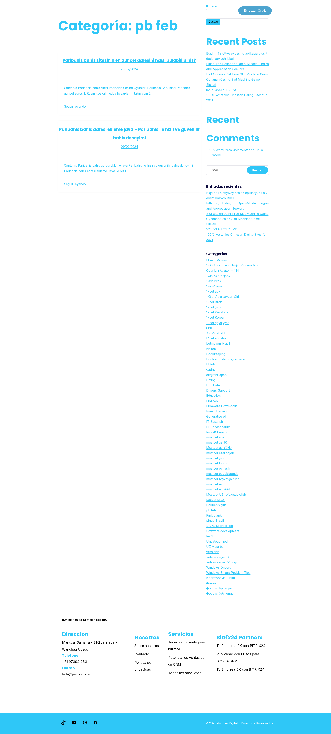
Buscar (213, 21)
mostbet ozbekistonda (222, 474)
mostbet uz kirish (218, 489)
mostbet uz (214, 484)
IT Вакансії (214, 421)
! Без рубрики (216, 260)
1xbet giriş (213, 307)
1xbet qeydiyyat (217, 323)
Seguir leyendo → (77, 106)
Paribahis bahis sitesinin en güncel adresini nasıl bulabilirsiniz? (129, 60)
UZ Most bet (215, 546)
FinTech (212, 401)
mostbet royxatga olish (222, 479)
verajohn (212, 552)
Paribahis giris (216, 505)
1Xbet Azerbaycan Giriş (223, 296)
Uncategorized (217, 541)
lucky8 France (216, 432)
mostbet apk (215, 437)
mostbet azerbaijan (220, 453)
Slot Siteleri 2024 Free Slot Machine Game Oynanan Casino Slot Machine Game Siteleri (237, 79)
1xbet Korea (215, 317)
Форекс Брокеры (219, 588)
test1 (209, 536)
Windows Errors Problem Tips (228, 573)
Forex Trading (216, 411)
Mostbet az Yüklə (219, 448)
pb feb (211, 510)
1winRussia (214, 286)
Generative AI (216, 416)
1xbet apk (213, 291)
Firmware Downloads (221, 406)
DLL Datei (213, 385)
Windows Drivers (218, 567)
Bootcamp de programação (226, 359)
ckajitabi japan (216, 375)
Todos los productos (184, 673)
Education (213, 395)
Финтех (212, 583)
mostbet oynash (218, 468)
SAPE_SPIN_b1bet (219, 526)
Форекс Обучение (220, 593)
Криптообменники (220, 578)
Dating (210, 380)
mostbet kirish (216, 463)
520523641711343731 (221, 90)
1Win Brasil (214, 281)
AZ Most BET (216, 333)
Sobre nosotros (146, 646)
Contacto (141, 654)
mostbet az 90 (216, 442)
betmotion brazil (218, 343)
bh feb (211, 349)
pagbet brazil (215, 500)
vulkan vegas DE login (222, 562)
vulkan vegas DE (218, 557)
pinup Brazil (215, 520)
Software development (222, 531)
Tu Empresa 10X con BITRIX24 (240, 646)
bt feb (210, 364)
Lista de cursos (71, 10)
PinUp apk (214, 515)
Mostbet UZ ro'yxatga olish (226, 494)
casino (211, 369)
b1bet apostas (216, 338)
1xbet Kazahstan (218, 312)
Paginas (95, 10)
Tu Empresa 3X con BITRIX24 (240, 669)
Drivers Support (218, 390)
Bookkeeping (215, 354)
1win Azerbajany (218, 276)
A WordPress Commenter (231, 150)
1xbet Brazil (214, 302)
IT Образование (218, 427)
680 (209, 328)
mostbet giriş (215, 458)
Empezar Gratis (255, 10)
